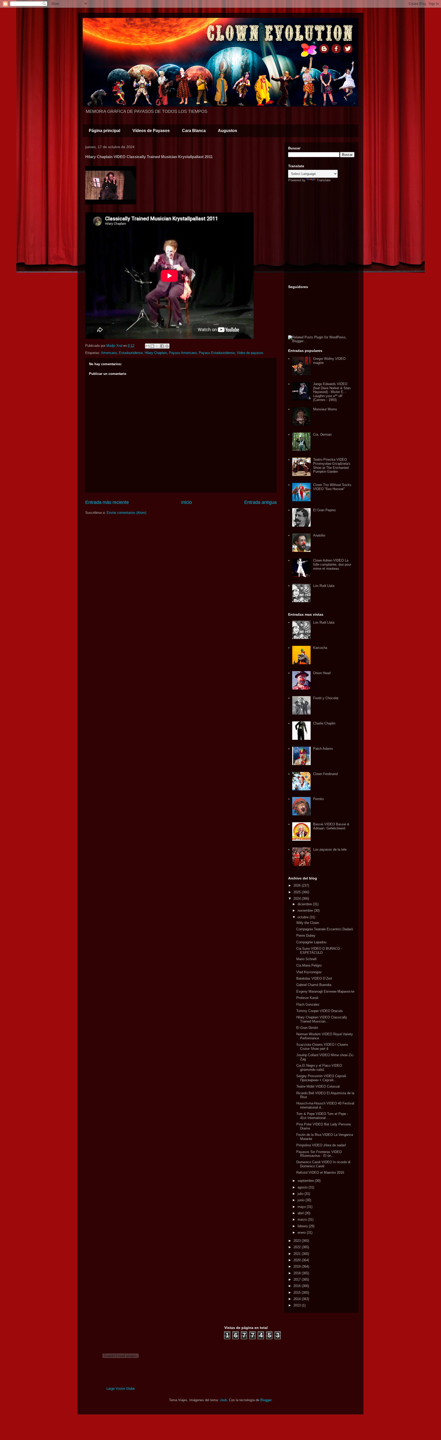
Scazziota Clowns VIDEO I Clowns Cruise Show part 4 (322, 1047)
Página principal (104, 130)
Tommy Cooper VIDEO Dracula (319, 1011)
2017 (297, 1279)
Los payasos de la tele (330, 849)
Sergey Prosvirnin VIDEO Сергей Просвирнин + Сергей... (321, 1078)
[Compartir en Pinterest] (166, 346)
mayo (302, 1207)
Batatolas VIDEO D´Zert (314, 978)
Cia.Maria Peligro (309, 965)
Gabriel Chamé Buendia (313, 985)
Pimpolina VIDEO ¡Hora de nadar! (321, 1145)
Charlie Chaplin (324, 723)
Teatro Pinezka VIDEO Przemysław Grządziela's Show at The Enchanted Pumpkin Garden (331, 465)
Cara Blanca (194, 130)
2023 (297, 1241)
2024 (297, 898)
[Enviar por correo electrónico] (147, 346)
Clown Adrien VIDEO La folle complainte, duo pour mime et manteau (332, 564)
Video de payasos (250, 353)
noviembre (306, 910)
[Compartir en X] (157, 346)
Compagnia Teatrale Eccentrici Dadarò (324, 929)
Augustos (227, 130)
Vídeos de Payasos (151, 130)
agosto (303, 1187)
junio (301, 1200)
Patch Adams (323, 749)
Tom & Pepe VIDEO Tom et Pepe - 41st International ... (322, 1116)
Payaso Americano (183, 353)
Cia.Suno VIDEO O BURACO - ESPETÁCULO (319, 951)
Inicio (186, 502)
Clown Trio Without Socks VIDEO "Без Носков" (332, 487)
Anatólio (319, 535)
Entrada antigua (260, 502)
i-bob (223, 1400)
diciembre (305, 904)
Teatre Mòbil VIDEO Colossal (318, 1086)
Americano (109, 353)
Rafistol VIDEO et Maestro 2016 (320, 1172)
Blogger (265, 1400)
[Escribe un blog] (152, 346)
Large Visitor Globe (120, 1388)
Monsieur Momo (325, 409)
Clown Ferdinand (325, 774)
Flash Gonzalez (308, 1004)
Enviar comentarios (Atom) (126, 513)
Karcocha (320, 648)
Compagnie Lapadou (311, 942)
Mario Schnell (306, 959)
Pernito (318, 799)
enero (302, 1232)
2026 (297, 885)
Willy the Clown (307, 923)
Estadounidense (131, 353)
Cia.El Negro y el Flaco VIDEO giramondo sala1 (319, 1068)
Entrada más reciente (107, 502)
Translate (323, 180)
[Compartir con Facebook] (162, 346)
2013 (297, 1305)
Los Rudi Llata (323, 586)
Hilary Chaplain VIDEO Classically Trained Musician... (321, 1019)
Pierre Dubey (305, 935)
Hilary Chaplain (156, 353)
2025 (297, 892)
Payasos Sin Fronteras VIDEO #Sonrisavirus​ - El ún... (319, 1154)
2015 (297, 1292)
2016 (297, 1286)
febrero (303, 1226)
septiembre (306, 1181)
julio (301, 1194)
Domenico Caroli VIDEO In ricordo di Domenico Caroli (323, 1164)
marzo (303, 1219)
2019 (297, 1266)
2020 (297, 1260)
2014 (297, 1299)
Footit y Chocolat (325, 698)
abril (301, 1213)
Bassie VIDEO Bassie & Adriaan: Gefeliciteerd (331, 826)
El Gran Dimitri (307, 1028)
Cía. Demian (322, 434)
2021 (297, 1254)
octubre (304, 917)
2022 (297, 1247)
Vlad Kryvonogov (309, 972)
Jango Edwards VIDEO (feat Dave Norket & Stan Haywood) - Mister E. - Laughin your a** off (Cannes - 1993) (331, 392)
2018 (297, 1273)
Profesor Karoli (307, 998)
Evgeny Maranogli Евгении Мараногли (325, 991)
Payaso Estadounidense (217, 353)
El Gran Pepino (324, 510)
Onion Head (321, 673)
